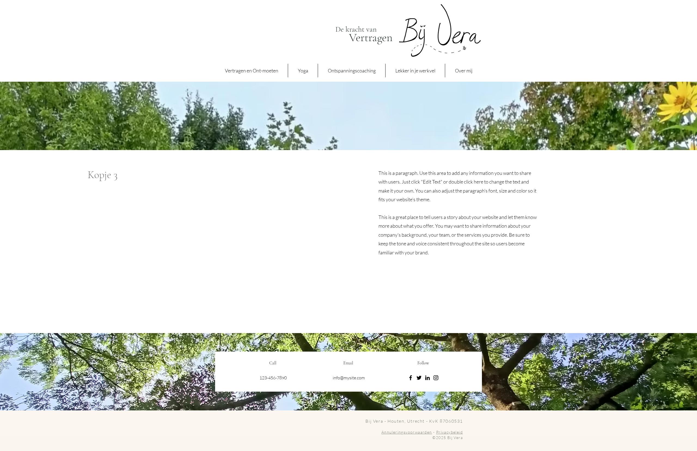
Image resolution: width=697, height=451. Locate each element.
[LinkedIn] (427, 377)
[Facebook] (410, 377)
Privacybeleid (449, 432)
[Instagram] (436, 377)
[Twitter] (419, 377)
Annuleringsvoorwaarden (406, 432)
